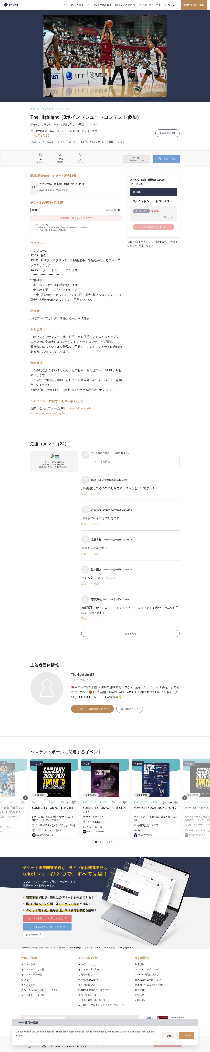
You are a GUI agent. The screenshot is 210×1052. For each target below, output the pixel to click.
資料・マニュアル (87, 994)
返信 (83, 494)
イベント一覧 (60, 947)
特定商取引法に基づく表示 (149, 984)
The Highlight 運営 (83, 674)
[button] (96, 842)
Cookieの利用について (146, 974)
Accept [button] (187, 1035)
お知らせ (139, 994)
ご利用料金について (88, 974)
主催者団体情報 (167, 133)
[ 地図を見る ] (41, 135)
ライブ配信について (88, 984)
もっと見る (130, 633)
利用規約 (139, 964)
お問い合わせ (142, 999)
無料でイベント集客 (193, 4)
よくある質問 (28, 984)
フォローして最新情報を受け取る (92, 708)
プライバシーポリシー (146, 969)
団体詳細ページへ (129, 708)
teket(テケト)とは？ (88, 964)
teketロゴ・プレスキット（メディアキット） (101, 1005)
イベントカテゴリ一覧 (32, 969)
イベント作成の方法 (88, 969)
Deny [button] (170, 1035)
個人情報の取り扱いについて (150, 979)
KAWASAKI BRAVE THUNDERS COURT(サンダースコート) (85, 1046)
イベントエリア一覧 (31, 974)
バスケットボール (66, 109)
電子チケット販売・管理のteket (35, 947)
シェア (95, 494)
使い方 (24, 979)
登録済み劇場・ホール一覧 (92, 999)
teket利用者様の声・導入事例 (93, 989)
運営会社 (139, 989)
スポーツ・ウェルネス (42, 109)
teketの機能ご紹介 (88, 979)
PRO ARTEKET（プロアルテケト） (39, 989)
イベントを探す (29, 964)
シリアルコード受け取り (34, 994)
